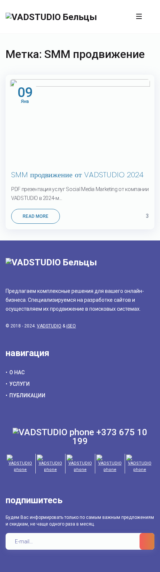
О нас (17, 372)
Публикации (27, 395)
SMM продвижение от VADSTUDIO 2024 (77, 174)
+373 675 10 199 (109, 436)
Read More (35, 216)
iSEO (71, 326)
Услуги (19, 384)
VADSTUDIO (49, 326)
